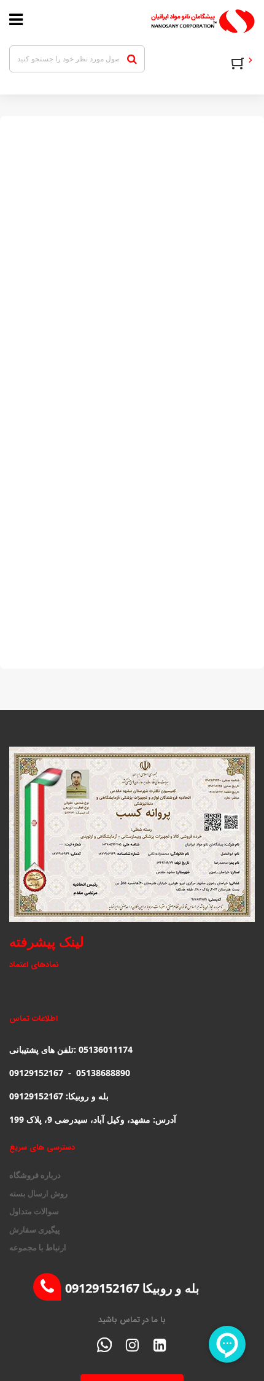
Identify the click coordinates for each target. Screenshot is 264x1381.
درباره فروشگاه (35, 1174)
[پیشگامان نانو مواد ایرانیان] (168, 21)
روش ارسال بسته (38, 1193)
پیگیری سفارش (34, 1229)
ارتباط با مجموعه (37, 1247)
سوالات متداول (34, 1211)
